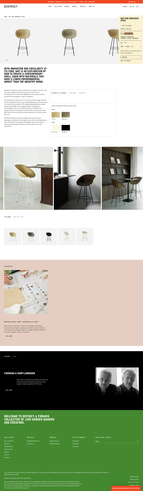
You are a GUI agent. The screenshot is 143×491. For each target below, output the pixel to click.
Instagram (76, 441)
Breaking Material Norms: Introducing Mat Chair (21, 322)
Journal (6, 455)
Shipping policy (134, 485)
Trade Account (54, 441)
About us (7, 443)
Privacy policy (134, 479)
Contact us (30, 443)
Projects (7, 457)
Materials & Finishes (59, 93)
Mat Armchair (8, 242)
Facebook (76, 443)
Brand (14, 356)
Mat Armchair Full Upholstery (28, 241)
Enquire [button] (124, 57)
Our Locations (8, 441)
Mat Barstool (80, 242)
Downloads (82, 93)
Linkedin (75, 446)
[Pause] (6, 60)
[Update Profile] (136, 441)
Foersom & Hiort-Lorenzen (129, 38)
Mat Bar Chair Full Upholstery (64, 241)
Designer (7, 356)
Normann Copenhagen (127, 36)
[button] (133, 1)
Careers (6, 452)
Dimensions (72, 93)
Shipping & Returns (33, 441)
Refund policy (134, 476)
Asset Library (8, 449)
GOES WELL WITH (18, 217)
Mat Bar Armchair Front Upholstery (48, 241)
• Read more (8, 390)
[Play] (3, 60)
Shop (5, 16)
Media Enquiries (55, 443)
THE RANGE (7, 217)
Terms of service (133, 482)
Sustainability (8, 446)
